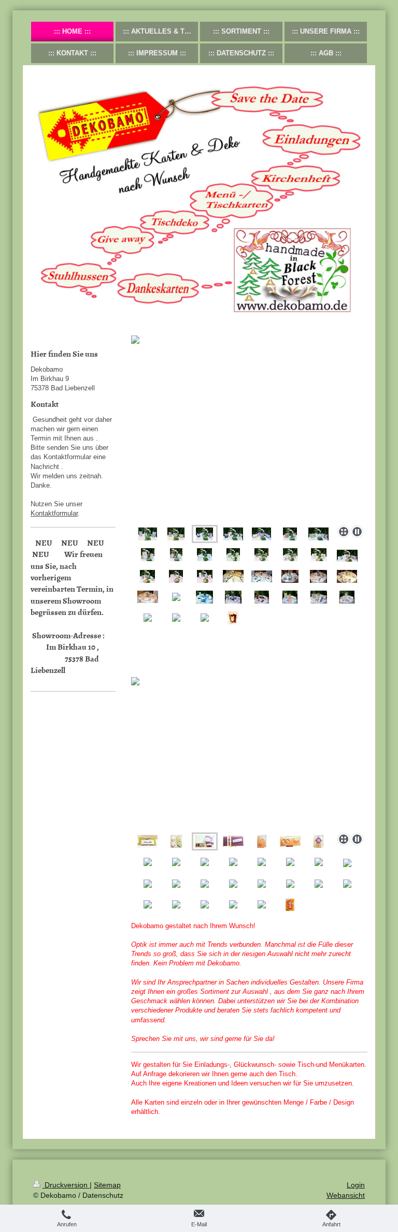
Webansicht (345, 1195)
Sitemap (107, 1185)
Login (356, 1185)
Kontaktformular (54, 513)
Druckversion (66, 1185)
